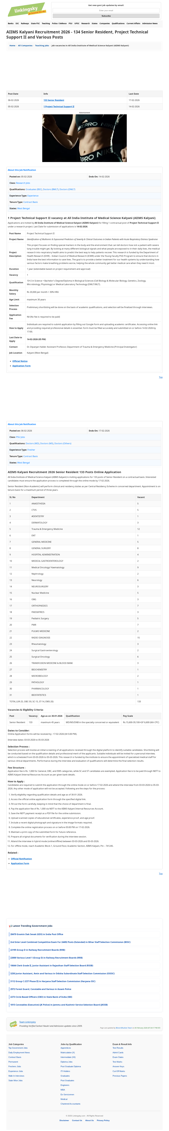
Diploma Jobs (66, 1062)
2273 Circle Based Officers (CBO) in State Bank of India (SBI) (41, 996)
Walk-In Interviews (16, 1076)
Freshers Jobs (14, 1066)
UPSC (76, 23)
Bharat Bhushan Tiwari (124, 1028)
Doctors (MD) (32, 443)
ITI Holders (65, 1071)
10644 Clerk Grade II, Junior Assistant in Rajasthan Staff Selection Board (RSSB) (51, 965)
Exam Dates (118, 1057)
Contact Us (77, 1120)
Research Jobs (23, 183)
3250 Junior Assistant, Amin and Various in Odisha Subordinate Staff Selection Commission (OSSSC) (62, 973)
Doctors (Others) (62, 443)
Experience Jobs (15, 1071)
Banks (10, 23)
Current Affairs (133, 23)
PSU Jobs (20, 437)
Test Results (118, 1048)
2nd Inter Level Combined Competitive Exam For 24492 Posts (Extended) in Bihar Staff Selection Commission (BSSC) (70, 942)
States (94, 23)
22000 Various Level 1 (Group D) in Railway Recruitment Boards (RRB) (46, 957)
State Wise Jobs (15, 1080)
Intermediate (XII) (68, 1057)
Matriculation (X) (68, 1052)
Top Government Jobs (18, 1048)
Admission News (150, 23)
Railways (25, 23)
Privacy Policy (103, 1120)
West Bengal (23, 208)
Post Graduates (67, 1080)
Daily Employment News (19, 1052)
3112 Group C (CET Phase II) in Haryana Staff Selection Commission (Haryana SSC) (52, 981)
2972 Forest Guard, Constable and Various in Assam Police (40, 989)
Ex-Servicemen (67, 1094)
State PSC (35, 23)
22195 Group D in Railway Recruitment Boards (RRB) (37, 949)
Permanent (13, 1062)
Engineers (65, 1085)
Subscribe (106, 16)
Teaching (46, 23)
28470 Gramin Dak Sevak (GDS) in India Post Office (36, 934)
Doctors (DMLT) (67, 189)
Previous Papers (120, 1076)
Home (12, 45)
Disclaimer (64, 1120)
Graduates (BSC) (34, 189)
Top (161, 377)
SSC (17, 23)
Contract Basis (30, 202)
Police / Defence (59, 23)
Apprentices (66, 1048)
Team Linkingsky (27, 1022)
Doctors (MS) (46, 443)
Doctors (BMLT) (50, 189)
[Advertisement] (84, 70)
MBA (63, 1090)
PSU (70, 23)
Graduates (65, 1076)
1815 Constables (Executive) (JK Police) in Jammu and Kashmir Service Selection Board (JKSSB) (59, 1004)
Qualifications (118, 23)
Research (85, 23)
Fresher (31, 449)
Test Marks (117, 1062)
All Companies (25, 45)
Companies (105, 23)
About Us (89, 1120)
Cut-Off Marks (119, 1071)
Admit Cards (118, 1052)
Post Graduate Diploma (71, 1066)
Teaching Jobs (42, 45)
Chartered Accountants (70, 1104)
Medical (64, 1099)
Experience (32, 195)
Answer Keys (118, 1066)
